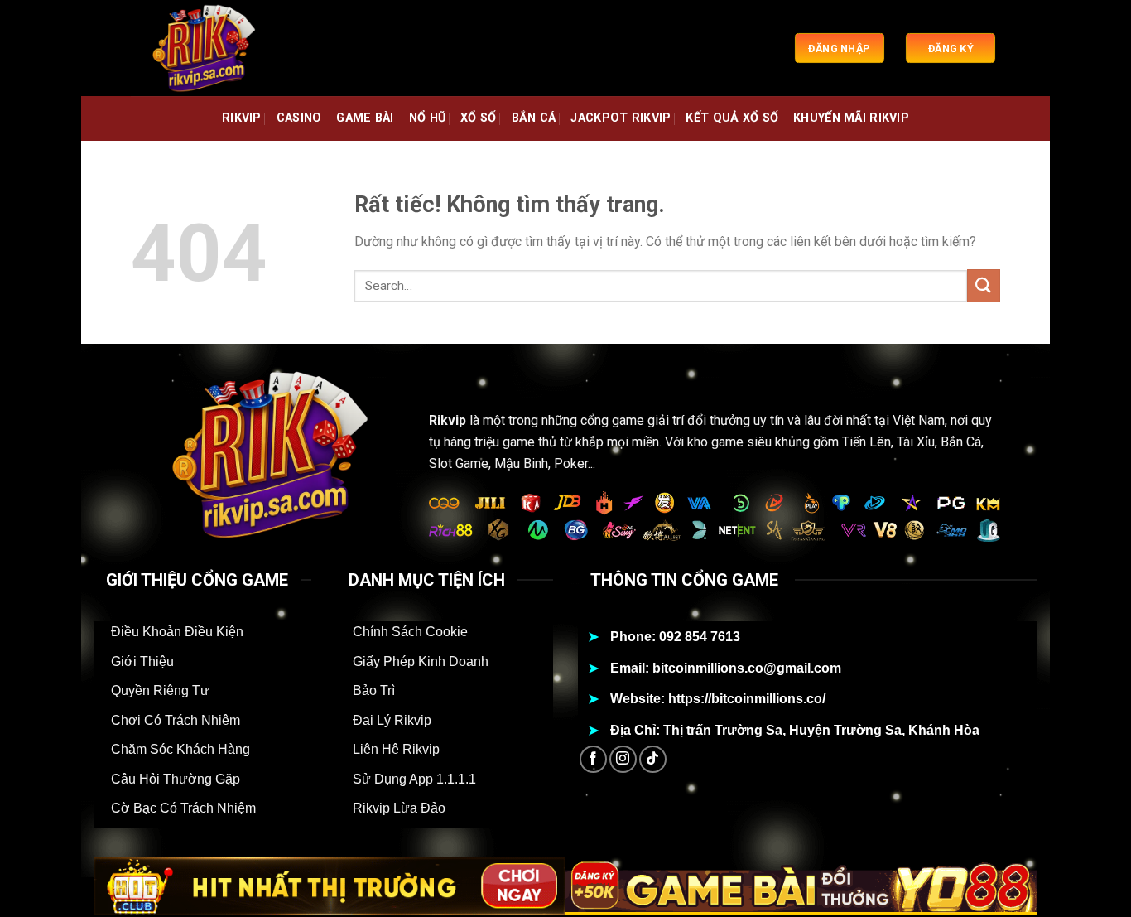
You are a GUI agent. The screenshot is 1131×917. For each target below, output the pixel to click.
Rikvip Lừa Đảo (399, 808)
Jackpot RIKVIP (620, 118)
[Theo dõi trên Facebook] (593, 759)
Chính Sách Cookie (410, 632)
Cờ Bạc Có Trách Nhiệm (183, 808)
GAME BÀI (364, 118)
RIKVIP (242, 118)
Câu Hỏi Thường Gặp (175, 779)
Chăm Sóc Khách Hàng (180, 749)
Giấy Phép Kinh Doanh (420, 661)
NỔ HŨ (427, 118)
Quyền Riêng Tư (160, 690)
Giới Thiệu (142, 661)
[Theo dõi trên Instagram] (623, 759)
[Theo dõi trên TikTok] (653, 759)
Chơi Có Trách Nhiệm (175, 720)
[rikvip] (213, 48)
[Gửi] (983, 285)
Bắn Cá (534, 118)
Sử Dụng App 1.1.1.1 (414, 779)
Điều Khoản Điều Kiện (177, 632)
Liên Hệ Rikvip (396, 749)
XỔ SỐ (478, 118)
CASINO (299, 118)
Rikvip (447, 420)
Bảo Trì (374, 690)
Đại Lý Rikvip (392, 720)
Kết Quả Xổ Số (732, 118)
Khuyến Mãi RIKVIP (851, 118)
